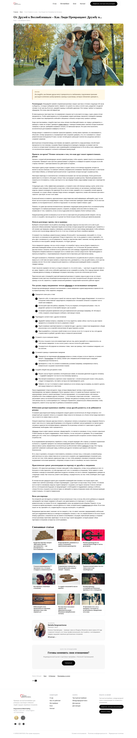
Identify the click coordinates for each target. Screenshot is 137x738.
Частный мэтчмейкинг (80, 698)
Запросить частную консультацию (104, 4)
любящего (85, 446)
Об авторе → (52, 637)
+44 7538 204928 (18, 712)
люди (83, 298)
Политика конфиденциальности (97, 733)
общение (68, 285)
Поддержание (48, 358)
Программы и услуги (64, 676)
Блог (74, 4)
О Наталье (52, 676)
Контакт (82, 4)
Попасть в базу (105, 711)
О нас (55, 4)
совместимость (63, 124)
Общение (35, 431)
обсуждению (61, 356)
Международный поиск (80, 701)
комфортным (86, 505)
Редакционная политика (116, 733)
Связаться (68, 663)
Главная (16, 12)
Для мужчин (76, 703)
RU (35, 680)
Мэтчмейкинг (64, 4)
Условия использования (79, 733)
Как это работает (55, 701)
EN (33, 680)
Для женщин (76, 706)
